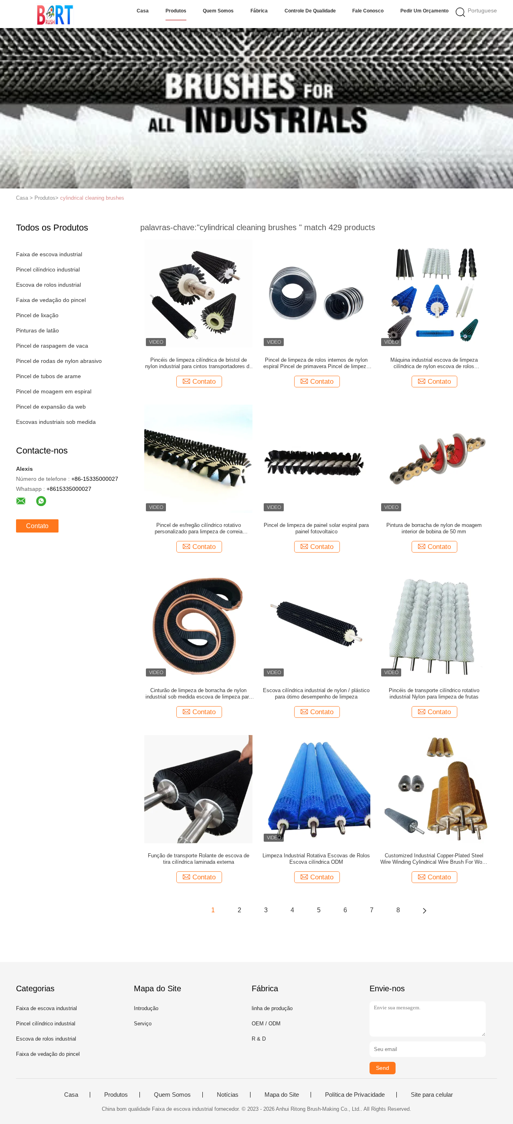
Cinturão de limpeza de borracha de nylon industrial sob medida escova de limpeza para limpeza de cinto (198, 693)
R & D (259, 1039)
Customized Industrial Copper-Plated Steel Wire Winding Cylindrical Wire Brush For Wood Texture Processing (434, 859)
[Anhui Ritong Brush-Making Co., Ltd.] (55, 14)
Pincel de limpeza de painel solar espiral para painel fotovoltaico (316, 528)
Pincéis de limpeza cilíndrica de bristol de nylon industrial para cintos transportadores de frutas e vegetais (198, 363)
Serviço (142, 1024)
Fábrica (259, 11)
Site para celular (432, 1095)
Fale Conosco (368, 11)
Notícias (227, 1095)
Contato (37, 526)
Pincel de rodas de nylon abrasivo (59, 361)
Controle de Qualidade (310, 11)
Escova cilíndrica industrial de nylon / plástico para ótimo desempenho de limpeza (316, 693)
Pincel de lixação (37, 315)
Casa (143, 11)
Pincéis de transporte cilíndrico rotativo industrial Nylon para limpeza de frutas (434, 693)
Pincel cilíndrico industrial (48, 269)
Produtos (176, 11)
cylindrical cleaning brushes (92, 198)
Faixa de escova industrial (49, 254)
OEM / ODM (266, 1024)
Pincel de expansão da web (51, 406)
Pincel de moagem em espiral (53, 391)
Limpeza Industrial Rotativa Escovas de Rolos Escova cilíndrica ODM (316, 859)
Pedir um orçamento (424, 11)
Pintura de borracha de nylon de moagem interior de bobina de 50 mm (434, 528)
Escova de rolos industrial (48, 285)
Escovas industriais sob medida (56, 422)
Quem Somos (218, 11)
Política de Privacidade (355, 1095)
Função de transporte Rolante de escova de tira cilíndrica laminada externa (198, 859)
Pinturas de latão (37, 330)
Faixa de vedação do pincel (51, 300)
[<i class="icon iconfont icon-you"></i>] (424, 910)
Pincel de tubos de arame (48, 376)
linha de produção (272, 1008)
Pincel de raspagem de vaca (52, 345)
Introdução (146, 1008)
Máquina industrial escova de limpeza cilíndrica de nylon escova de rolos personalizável (434, 363)
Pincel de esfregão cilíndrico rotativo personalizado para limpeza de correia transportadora (198, 528)
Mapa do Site (282, 1095)
